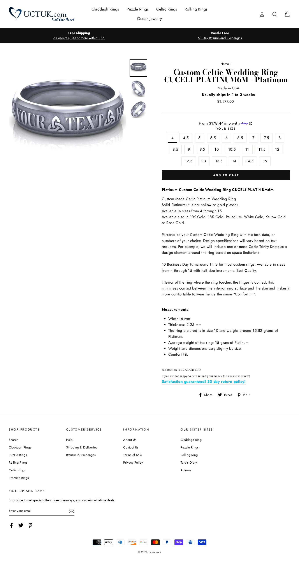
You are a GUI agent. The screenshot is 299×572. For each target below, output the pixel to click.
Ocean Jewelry (149, 18)
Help (69, 440)
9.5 (202, 149)
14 (234, 161)
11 (247, 149)
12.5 (189, 161)
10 (217, 149)
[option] (79, 35)
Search (14, 440)
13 (204, 161)
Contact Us (130, 447)
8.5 (175, 149)
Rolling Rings (196, 9)
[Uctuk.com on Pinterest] (30, 525)
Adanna (186, 470)
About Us (129, 440)
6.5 (240, 137)
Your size (226, 128)
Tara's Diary (189, 462)
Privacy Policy (133, 462)
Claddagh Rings (105, 9)
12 (277, 149)
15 (265, 161)
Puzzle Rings (138, 9)
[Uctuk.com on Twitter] (20, 525)
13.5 (219, 161)
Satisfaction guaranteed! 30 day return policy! (204, 381)
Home (225, 64)
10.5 (232, 149)
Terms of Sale (132, 455)
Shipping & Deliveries (81, 447)
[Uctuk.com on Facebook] (11, 525)
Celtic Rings (166, 9)
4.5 (186, 137)
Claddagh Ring (191, 440)
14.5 (249, 161)
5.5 (213, 137)
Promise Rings (19, 478)
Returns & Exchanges (81, 455)
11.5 (262, 149)
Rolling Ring (189, 455)
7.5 (266, 137)
